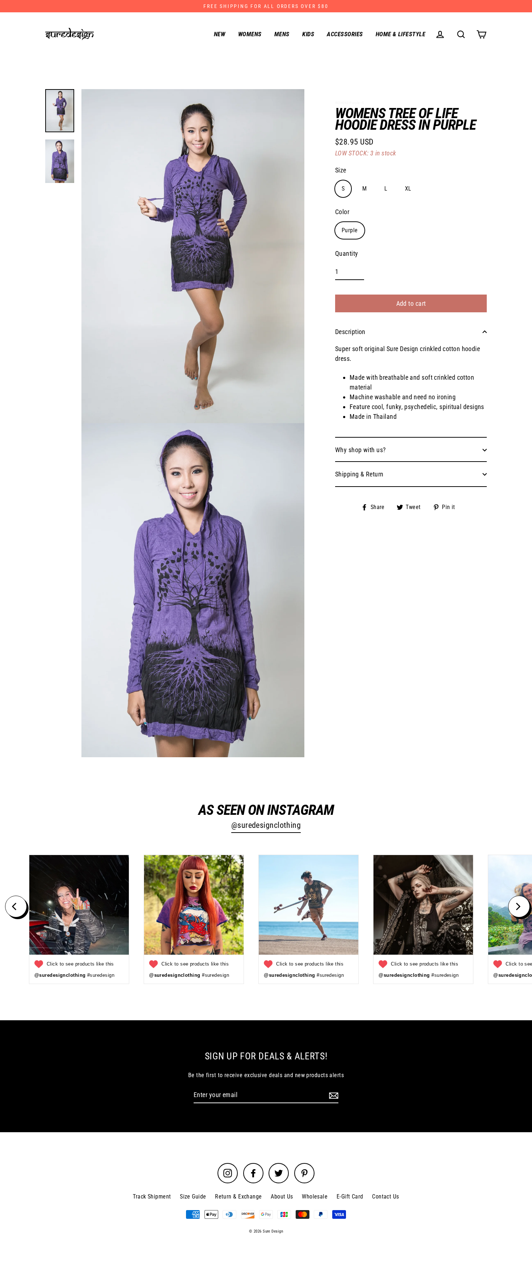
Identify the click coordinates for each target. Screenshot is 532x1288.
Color (342, 212)
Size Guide (193, 1196)
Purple (350, 230)
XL (408, 188)
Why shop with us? (360, 450)
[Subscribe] (332, 1095)
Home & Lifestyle (400, 34)
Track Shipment (152, 1196)
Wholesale (315, 1196)
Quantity (346, 253)
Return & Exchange (238, 1196)
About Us (282, 1196)
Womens (250, 34)
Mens (282, 34)
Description (350, 331)
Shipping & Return (359, 474)
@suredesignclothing (266, 825)
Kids (308, 34)
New (219, 34)
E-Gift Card (350, 1196)
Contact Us (385, 1196)
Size (340, 170)
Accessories (345, 34)
